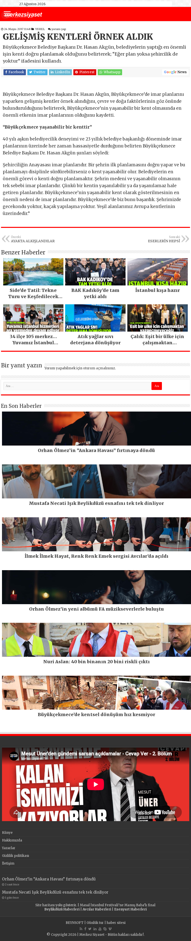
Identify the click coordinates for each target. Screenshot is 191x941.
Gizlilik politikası (15, 856)
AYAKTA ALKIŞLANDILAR (33, 239)
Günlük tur (95, 923)
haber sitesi (116, 923)
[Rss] (81, 929)
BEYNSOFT (75, 923)
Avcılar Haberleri (97, 909)
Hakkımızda (12, 840)
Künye (7, 833)
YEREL (40, 29)
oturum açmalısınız (99, 368)
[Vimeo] (110, 929)
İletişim (8, 863)
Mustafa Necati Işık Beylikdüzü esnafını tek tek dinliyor (55, 892)
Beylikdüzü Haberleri (62, 909)
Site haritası (45, 905)
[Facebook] (85, 929)
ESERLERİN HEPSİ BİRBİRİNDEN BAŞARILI (159, 239)
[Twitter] (90, 929)
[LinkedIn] (95, 929)
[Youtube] (100, 929)
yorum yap (58, 29)
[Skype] (105, 929)
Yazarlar (8, 848)
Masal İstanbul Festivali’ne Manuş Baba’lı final (117, 905)
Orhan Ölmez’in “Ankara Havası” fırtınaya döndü (49, 879)
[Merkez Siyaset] (22, 14)
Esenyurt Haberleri (130, 909)
